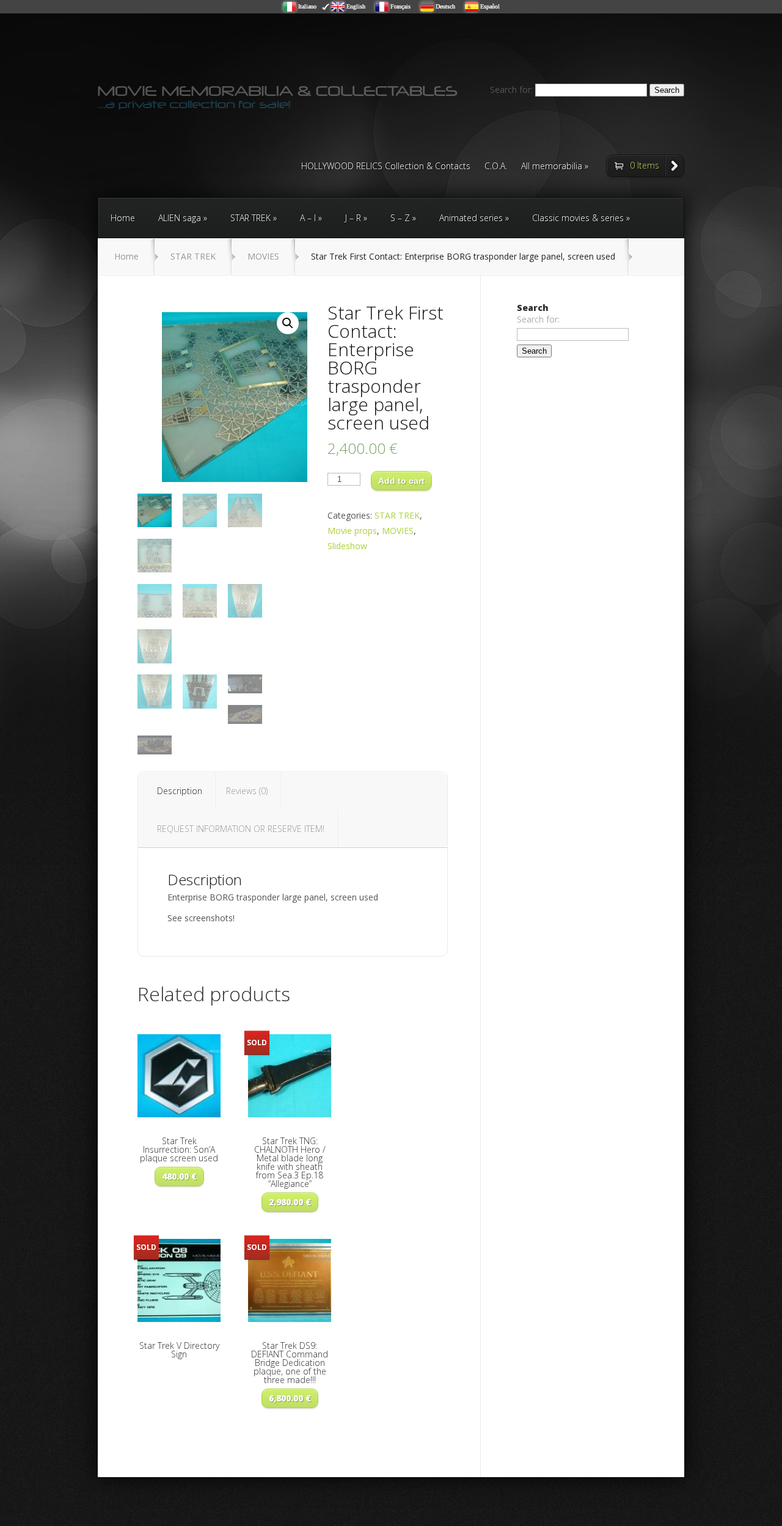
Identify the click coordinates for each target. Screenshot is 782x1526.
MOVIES (263, 256)
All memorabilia (551, 167)
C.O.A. (495, 167)
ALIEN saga (179, 218)
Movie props (352, 530)
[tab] (180, 791)
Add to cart (401, 481)
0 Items (644, 165)
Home (123, 218)
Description (179, 791)
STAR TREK (250, 218)
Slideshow (347, 546)
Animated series (471, 218)
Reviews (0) (247, 791)
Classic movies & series (578, 218)
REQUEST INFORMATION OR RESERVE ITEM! (240, 828)
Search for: (511, 89)
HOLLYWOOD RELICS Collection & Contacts (385, 167)
